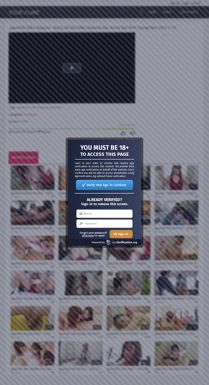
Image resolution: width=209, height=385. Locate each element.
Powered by (98, 242)
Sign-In (123, 234)
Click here (88, 235)
